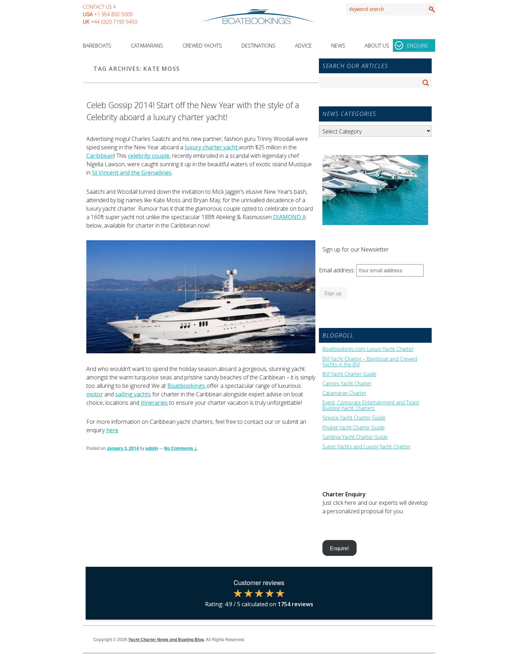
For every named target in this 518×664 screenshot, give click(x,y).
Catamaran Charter (344, 393)
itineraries (154, 403)
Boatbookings (186, 386)
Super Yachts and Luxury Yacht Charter (366, 446)
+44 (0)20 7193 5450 (114, 21)
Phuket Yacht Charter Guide (353, 427)
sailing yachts (133, 394)
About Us (377, 45)
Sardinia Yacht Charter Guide (355, 437)
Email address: (337, 270)
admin (152, 448)
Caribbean (100, 156)
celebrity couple (148, 156)
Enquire (417, 45)
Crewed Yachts (202, 45)
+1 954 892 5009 (113, 14)
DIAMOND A (289, 217)
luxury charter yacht (212, 147)
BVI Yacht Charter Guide (349, 374)
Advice (303, 45)
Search (430, 9)
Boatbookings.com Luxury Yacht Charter (367, 349)
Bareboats (97, 45)
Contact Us (97, 7)
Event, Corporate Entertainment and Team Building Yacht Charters (370, 405)
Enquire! (339, 548)
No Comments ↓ (180, 448)
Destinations (258, 45)
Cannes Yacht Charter (346, 383)
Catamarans (147, 45)
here (112, 430)
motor (94, 394)
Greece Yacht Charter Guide (354, 418)
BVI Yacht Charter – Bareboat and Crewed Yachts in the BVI (369, 361)
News (338, 45)
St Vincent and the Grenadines (132, 172)
